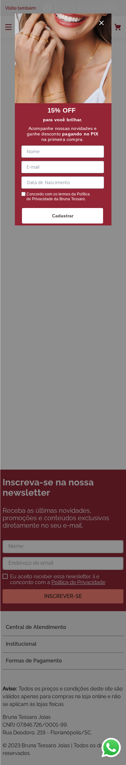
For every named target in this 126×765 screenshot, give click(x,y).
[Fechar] (101, 23)
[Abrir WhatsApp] (111, 747)
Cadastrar (62, 215)
